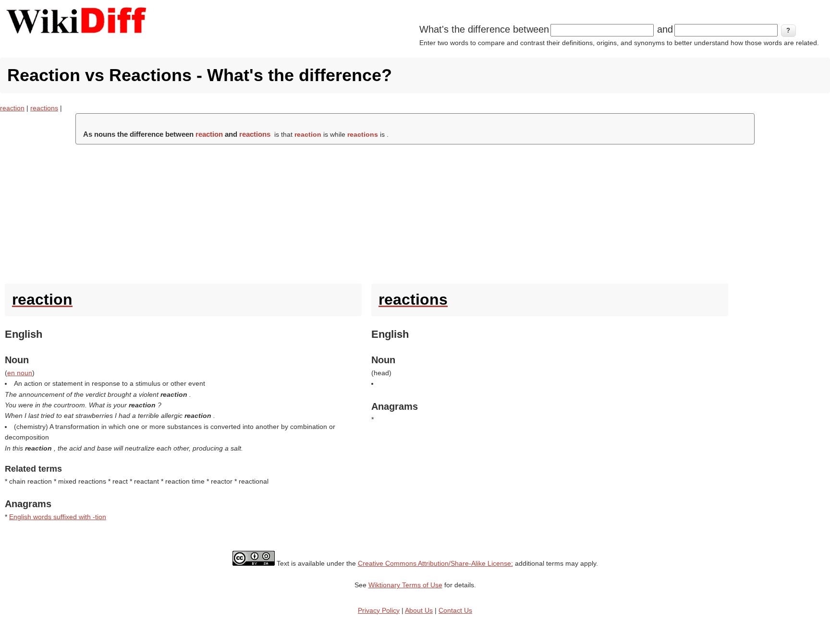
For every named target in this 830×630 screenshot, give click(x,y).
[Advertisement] (415, 211)
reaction (12, 108)
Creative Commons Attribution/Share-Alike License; (435, 563)
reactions (44, 108)
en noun (19, 373)
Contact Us (455, 610)
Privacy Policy (379, 610)
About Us (419, 610)
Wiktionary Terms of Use (405, 585)
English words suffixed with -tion (57, 517)
